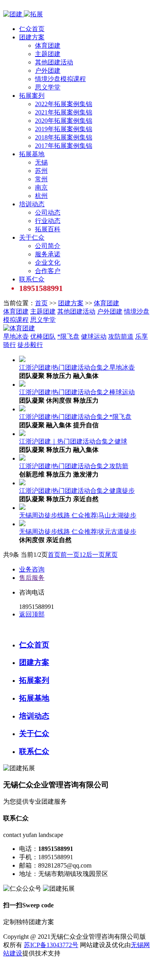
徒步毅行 (30, 344)
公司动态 (47, 212)
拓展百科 (47, 229)
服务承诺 (47, 254)
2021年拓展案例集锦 (63, 112)
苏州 (41, 170)
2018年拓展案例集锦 (63, 137)
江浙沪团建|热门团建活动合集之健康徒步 (77, 490)
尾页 (111, 554)
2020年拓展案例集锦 (63, 120)
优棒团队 (43, 336)
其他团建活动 (54, 62)
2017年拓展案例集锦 (63, 145)
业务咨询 (32, 569)
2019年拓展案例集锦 (63, 129)
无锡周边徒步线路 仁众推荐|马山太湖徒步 (77, 515)
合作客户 (47, 270)
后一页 (95, 554)
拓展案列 (32, 95)
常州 (41, 179)
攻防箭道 (121, 336)
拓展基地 (32, 154)
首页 (41, 303)
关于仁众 (32, 237)
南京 (41, 187)
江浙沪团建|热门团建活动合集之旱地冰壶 (77, 367)
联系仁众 (32, 279)
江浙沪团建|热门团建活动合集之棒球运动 (77, 392)
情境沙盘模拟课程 (60, 79)
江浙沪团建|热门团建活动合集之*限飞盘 (75, 416)
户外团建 (47, 70)
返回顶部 (32, 614)
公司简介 (47, 245)
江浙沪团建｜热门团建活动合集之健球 (73, 441)
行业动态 (47, 220)
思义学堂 (47, 87)
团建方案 (32, 37)
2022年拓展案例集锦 (63, 104)
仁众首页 (32, 28)
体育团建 (47, 45)
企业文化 (47, 262)
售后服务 (32, 577)
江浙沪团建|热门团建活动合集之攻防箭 (73, 466)
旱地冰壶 (16, 336)
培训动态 (32, 204)
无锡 (41, 162)
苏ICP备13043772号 (51, 945)
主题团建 (47, 53)
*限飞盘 (68, 336)
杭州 (41, 195)
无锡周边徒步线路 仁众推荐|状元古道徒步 (77, 531)
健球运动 (94, 336)
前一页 (69, 554)
